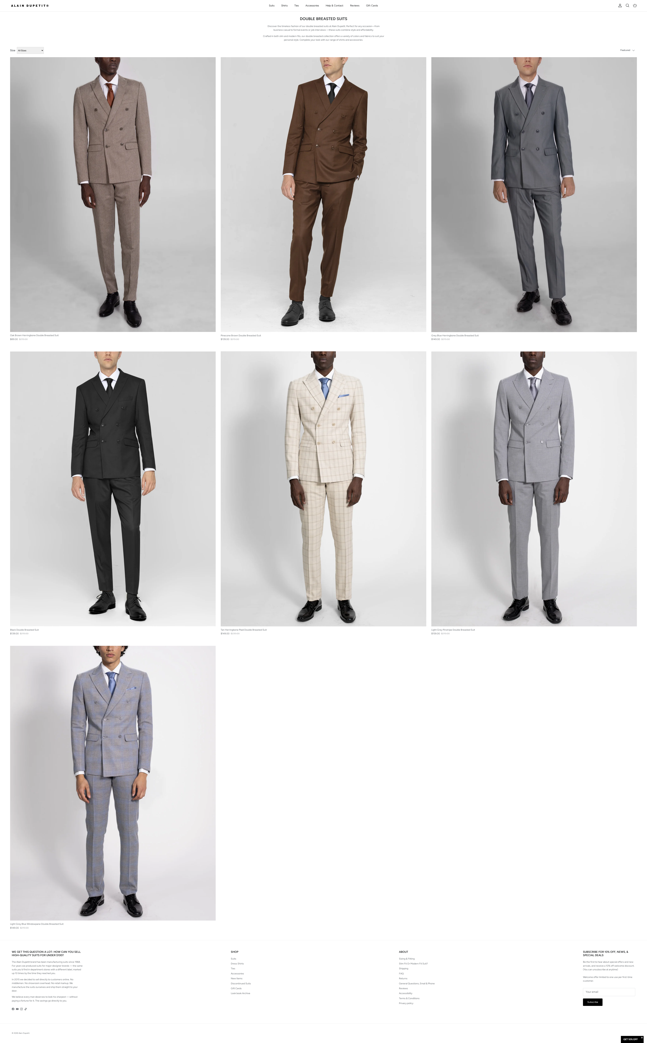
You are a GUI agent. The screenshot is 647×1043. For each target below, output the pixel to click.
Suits (271, 5)
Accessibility (405, 993)
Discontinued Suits (241, 983)
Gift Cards (372, 5)
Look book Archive (240, 993)
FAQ (401, 973)
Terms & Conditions (409, 998)
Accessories (312, 5)
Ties (296, 5)
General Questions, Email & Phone (417, 983)
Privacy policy (406, 1003)
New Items (236, 978)
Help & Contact (334, 5)
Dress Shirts (237, 963)
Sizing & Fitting (407, 958)
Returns (403, 978)
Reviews (354, 5)
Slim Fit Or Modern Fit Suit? (413, 963)
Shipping (403, 968)
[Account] (619, 6)
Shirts (284, 5)
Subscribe (592, 1002)
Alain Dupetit (24, 1033)
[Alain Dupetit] (30, 6)
